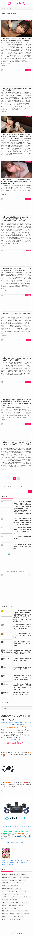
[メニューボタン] (3, 3)
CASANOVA (14, 874)
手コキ (5, 913)
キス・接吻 (15, 885)
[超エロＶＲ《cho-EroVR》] (16, 3)
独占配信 (5, 916)
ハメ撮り (5, 897)
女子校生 (14, 908)
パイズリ (26, 897)
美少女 (5, 919)
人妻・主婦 (13, 905)
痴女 (13, 916)
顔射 (12, 919)
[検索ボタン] (29, 3)
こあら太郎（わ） (17, 883)
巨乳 (20, 911)
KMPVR (23, 874)
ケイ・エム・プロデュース (19, 891)
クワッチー (6, 891)
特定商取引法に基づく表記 (24, 930)
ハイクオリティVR (18, 894)
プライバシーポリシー (12, 930)
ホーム (4, 930)
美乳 (20, 916)
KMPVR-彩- (6, 877)
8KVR (4, 874)
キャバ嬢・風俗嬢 (7, 888)
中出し (25, 902)
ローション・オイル (8, 902)
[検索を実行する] (30, 491)
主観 (4, 905)
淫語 (12, 913)
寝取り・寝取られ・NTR (9, 911)
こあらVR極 (6, 883)
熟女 (26, 913)
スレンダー (6, 894)
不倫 (18, 902)
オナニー (5, 885)
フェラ (5, 899)
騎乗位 (19, 919)
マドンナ (13, 899)
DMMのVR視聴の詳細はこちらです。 (16, 842)
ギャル (18, 888)
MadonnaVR (16, 877)
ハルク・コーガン (16, 897)
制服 (21, 905)
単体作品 (5, 908)
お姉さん (13, 880)
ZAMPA (5, 880)
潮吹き (19, 913)
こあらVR (22, 880)
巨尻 (27, 911)
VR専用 (26, 877)
